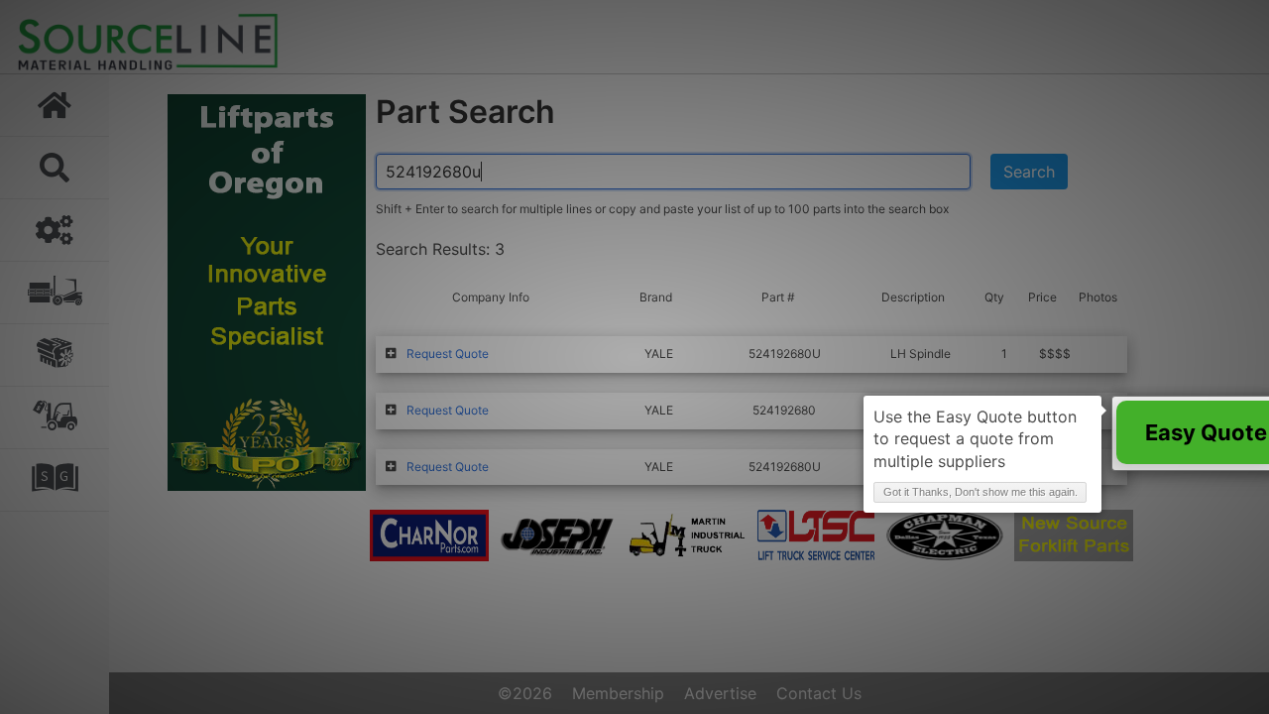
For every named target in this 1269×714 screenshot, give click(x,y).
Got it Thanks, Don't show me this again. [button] (980, 492)
